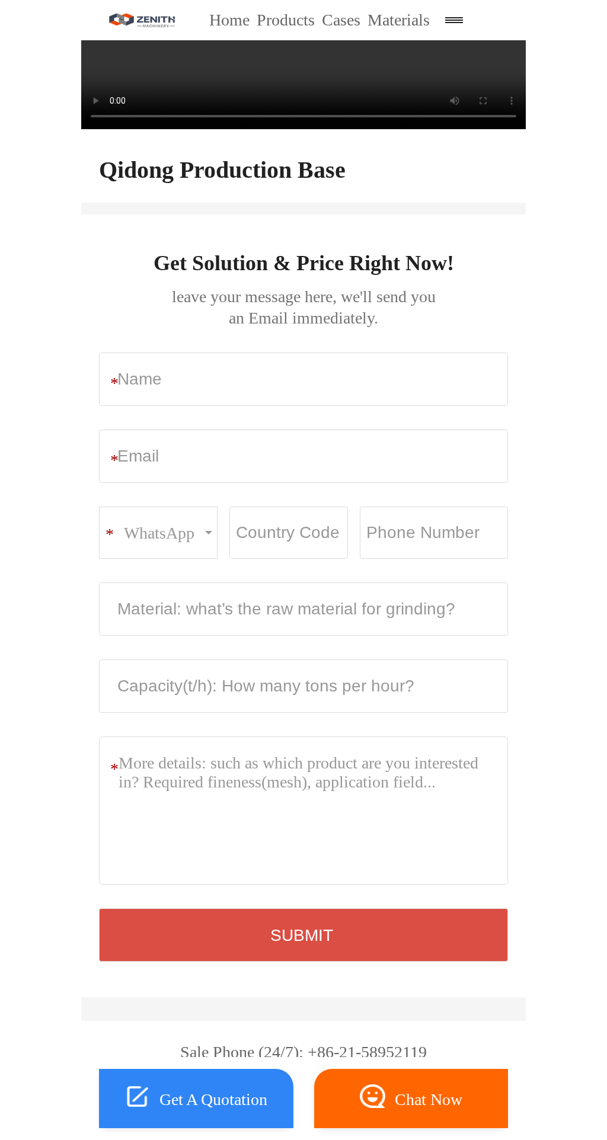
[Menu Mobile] (454, 20)
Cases (341, 20)
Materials (399, 20)
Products (286, 20)
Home (229, 20)
